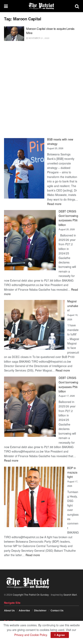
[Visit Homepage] (41, 6)
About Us (9, 610)
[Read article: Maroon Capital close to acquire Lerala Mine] (14, 33)
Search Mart (70, 594)
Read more (54, 204)
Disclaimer (40, 610)
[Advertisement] (41, 89)
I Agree (60, 635)
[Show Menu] (6, 6)
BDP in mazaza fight (72, 472)
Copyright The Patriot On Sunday (31, 594)
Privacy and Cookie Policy (30, 635)
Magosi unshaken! (72, 305)
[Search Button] (77, 6)
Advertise (24, 610)
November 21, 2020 (38, 38)
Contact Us (57, 610)
